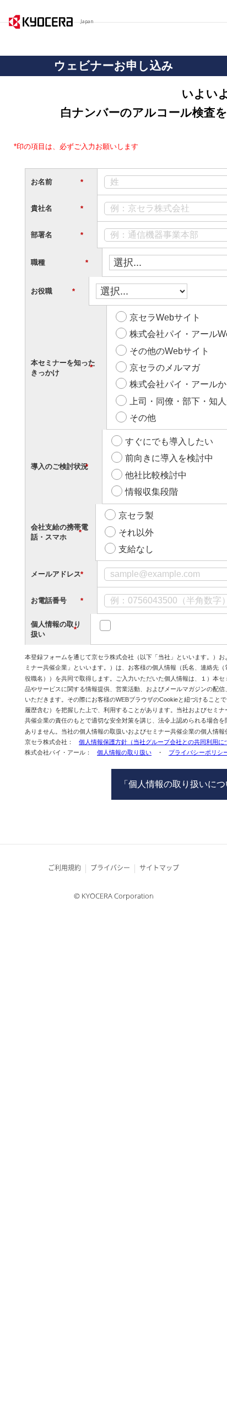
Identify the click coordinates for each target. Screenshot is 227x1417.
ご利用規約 (64, 868)
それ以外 (136, 532)
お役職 (53, 291)
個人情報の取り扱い (56, 629)
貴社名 (57, 208)
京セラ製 (136, 515)
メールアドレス (57, 574)
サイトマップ (159, 868)
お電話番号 (57, 600)
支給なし (136, 549)
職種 (59, 262)
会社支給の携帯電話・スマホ (59, 532)
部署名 (57, 235)
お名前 (57, 182)
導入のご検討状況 (59, 466)
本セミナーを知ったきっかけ (63, 368)
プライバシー (110, 868)
